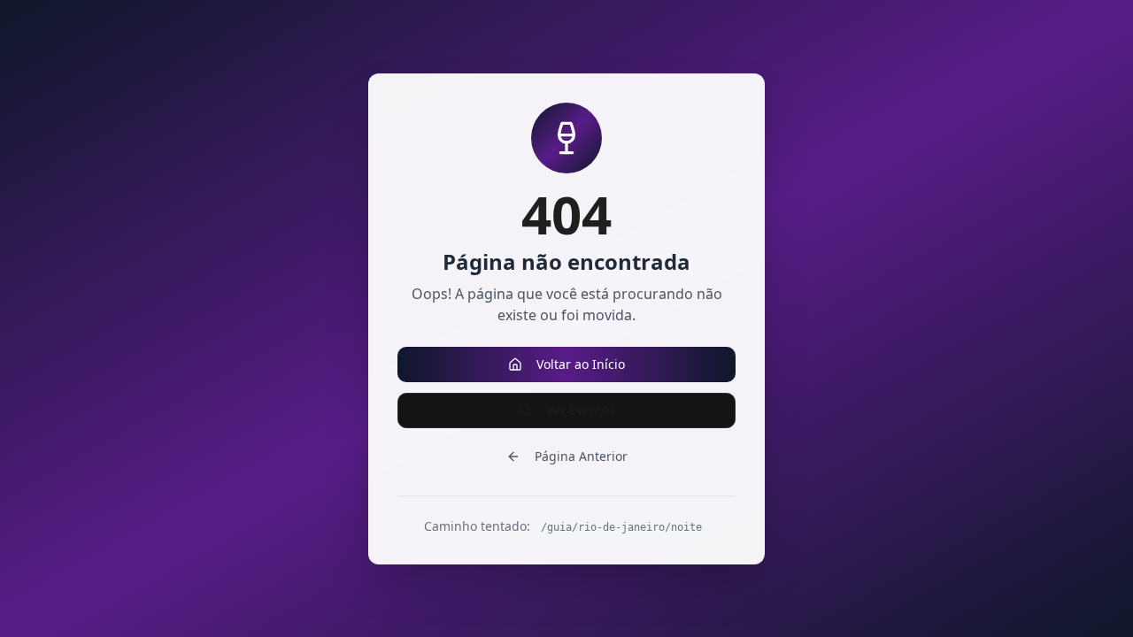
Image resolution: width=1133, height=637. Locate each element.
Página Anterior (581, 456)
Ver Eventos (580, 410)
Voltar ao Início (580, 364)
